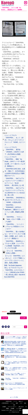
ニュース (15, 401)
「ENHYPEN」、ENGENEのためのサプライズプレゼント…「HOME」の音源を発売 (15, 200)
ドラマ (21, 403)
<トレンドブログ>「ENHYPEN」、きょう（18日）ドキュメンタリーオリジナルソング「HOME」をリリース (15, 139)
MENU (25, 5)
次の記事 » (23, 317)
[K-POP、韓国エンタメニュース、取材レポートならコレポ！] (7, 2)
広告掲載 (12, 408)
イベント (12, 403)
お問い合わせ (21, 406)
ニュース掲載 (18, 408)
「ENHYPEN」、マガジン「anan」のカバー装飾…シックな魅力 (15, 219)
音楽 (14, 404)
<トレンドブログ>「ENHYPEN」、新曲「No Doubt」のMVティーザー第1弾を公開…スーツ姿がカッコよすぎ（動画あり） (15, 161)
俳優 (17, 403)
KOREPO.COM (8, 401)
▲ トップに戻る (14, 397)
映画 (25, 403)
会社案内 (4, 406)
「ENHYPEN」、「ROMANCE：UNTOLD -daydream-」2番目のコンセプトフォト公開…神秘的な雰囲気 (14, 209)
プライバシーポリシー (12, 406)
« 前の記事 (4, 317)
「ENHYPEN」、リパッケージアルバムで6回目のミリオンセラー (14, 226)
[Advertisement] (14, 15)
